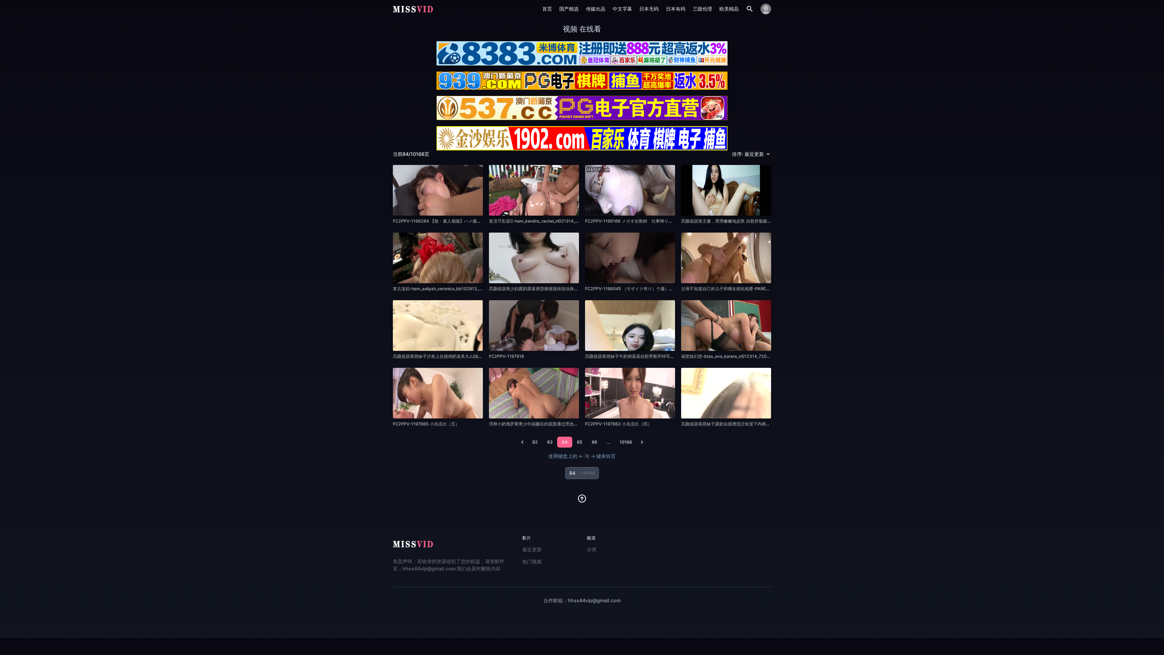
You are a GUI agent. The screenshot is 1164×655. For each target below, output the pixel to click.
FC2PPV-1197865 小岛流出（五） (426, 423)
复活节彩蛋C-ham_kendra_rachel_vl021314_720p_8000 (543, 220)
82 (535, 442)
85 (579, 442)
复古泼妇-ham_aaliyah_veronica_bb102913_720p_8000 (447, 288)
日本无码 (649, 9)
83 (550, 442)
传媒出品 (595, 9)
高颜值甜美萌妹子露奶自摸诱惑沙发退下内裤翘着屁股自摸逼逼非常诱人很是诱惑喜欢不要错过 (770, 423)
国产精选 (569, 9)
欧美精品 (729, 9)
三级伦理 (702, 9)
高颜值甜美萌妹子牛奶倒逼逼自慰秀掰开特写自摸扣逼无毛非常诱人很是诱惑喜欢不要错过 (670, 356)
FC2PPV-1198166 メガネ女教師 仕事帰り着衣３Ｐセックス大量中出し (654, 220)
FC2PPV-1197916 (506, 356)
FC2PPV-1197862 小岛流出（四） (618, 423)
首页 (547, 9)
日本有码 (675, 9)
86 (594, 442)
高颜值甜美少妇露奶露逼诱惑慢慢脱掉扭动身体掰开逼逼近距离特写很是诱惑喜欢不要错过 (574, 288)
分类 (592, 549)
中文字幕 (622, 9)
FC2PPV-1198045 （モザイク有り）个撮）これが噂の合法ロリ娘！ (650, 288)
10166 (626, 442)
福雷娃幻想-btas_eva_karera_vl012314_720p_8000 (731, 356)
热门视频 (532, 562)
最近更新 (532, 549)
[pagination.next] (642, 442)
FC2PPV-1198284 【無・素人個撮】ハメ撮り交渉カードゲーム (454, 220)
